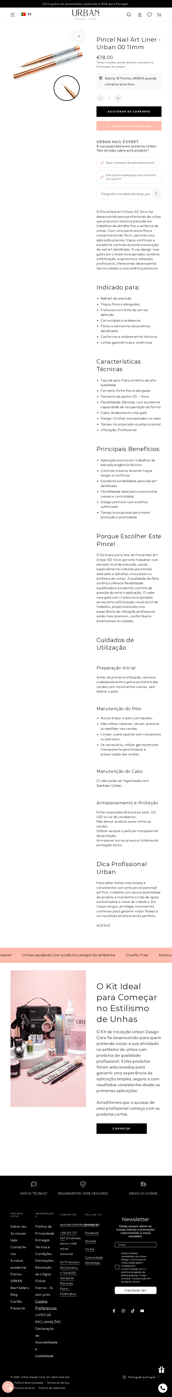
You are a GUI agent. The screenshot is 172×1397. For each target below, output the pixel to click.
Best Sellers (19, 1288)
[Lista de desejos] (149, 14)
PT (29, 14)
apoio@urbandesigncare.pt (79, 1224)
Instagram (92, 1224)
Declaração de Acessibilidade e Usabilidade (46, 1342)
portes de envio (127, 62)
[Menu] (12, 14)
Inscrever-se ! (136, 1290)
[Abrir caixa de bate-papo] (163, 1388)
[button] (128, 14)
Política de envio (24, 1387)
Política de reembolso (52, 1387)
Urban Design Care (33, 1377)
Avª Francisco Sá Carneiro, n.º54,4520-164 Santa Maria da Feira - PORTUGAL (69, 1278)
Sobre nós (18, 1226)
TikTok (89, 1249)
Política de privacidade (28, 1382)
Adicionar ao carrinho (129, 111)
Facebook (92, 1233)
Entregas (42, 1240)
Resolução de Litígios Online (43, 1274)
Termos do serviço (58, 1382)
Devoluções (44, 1260)
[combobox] (26, 14)
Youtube (90, 1241)
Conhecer (121, 1128)
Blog (13, 1294)
